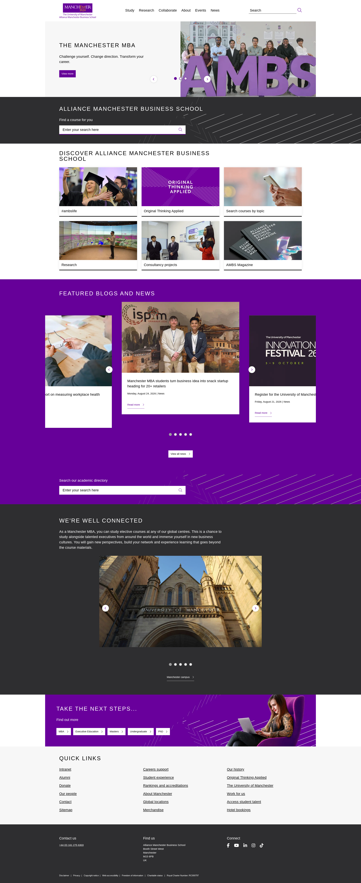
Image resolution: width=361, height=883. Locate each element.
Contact (65, 802)
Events (200, 10)
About (186, 10)
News (215, 10)
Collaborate (168, 10)
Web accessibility (110, 875)
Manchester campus (178, 677)
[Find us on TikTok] (261, 846)
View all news (178, 453)
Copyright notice (91, 875)
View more (67, 73)
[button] (175, 78)
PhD (160, 731)
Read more (133, 404)
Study (129, 10)
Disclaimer (64, 875)
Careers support (156, 769)
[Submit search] (299, 10)
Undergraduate (138, 731)
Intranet (65, 769)
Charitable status (155, 875)
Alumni (64, 777)
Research (146, 10)
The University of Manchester (250, 785)
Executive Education (86, 731)
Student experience (158, 777)
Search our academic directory (83, 480)
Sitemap (65, 810)
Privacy (76, 875)
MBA (61, 731)
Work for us (236, 794)
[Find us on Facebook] (228, 846)
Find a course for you (76, 120)
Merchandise (153, 810)
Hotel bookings (239, 810)
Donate (65, 785)
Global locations (156, 802)
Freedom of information (132, 875)
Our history (235, 769)
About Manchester (157, 794)
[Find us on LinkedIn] (245, 846)
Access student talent (244, 802)
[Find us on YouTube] (236, 846)
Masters (114, 731)
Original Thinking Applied (247, 777)
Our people (68, 794)
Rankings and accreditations (165, 785)
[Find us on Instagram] (253, 846)
